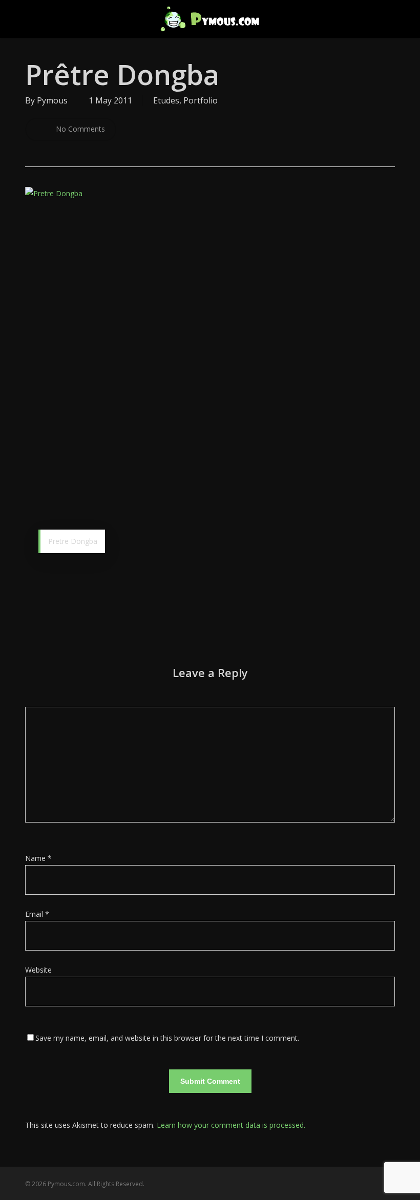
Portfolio (200, 100)
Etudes (166, 100)
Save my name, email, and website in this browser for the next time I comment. (167, 1038)
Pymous (52, 100)
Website (38, 970)
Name (38, 858)
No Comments (79, 129)
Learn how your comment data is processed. (231, 1125)
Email (37, 914)
